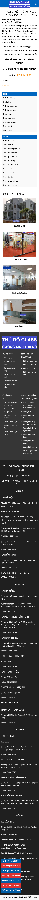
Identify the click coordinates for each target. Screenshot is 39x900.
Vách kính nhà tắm (9, 110)
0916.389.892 (12, 632)
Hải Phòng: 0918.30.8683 (11, 866)
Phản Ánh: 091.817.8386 (11, 890)
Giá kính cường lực (9, 98)
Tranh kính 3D (7, 130)
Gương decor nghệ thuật (11, 149)
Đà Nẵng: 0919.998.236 (10, 871)
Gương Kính (6, 85)
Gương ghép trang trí (10, 157)
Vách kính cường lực (10, 106)
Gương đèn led (8, 145)
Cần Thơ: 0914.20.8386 (10, 885)
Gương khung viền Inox (11, 181)
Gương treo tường (9, 169)
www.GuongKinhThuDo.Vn (20, 840)
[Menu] (3, 3)
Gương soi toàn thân (10, 153)
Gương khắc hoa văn (10, 185)
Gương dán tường (9, 161)
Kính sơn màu (7, 114)
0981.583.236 (12, 835)
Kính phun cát (7, 126)
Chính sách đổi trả (10, 381)
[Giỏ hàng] (36, 3)
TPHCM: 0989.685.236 (10, 880)
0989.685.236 (12, 754)
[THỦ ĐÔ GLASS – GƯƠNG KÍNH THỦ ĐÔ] (19, 4)
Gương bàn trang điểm (11, 165)
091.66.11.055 (12, 611)
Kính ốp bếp (7, 102)
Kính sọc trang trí (9, 118)
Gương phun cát (8, 173)
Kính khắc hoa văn (9, 122)
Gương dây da (8, 177)
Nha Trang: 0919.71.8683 (11, 876)
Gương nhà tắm (8, 141)
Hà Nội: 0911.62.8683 (10, 861)
